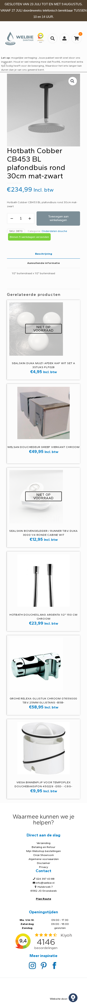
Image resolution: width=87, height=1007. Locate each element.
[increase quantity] (29, 218)
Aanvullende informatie (43, 263)
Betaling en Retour (43, 847)
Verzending (43, 843)
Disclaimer (43, 863)
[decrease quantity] (11, 218)
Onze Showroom (43, 855)
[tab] (43, 254)
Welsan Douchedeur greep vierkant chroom (43, 447)
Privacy (43, 867)
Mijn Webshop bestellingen (43, 851)
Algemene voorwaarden (44, 859)
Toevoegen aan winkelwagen (58, 218)
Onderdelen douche (54, 231)
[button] (72, 81)
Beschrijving (43, 253)
